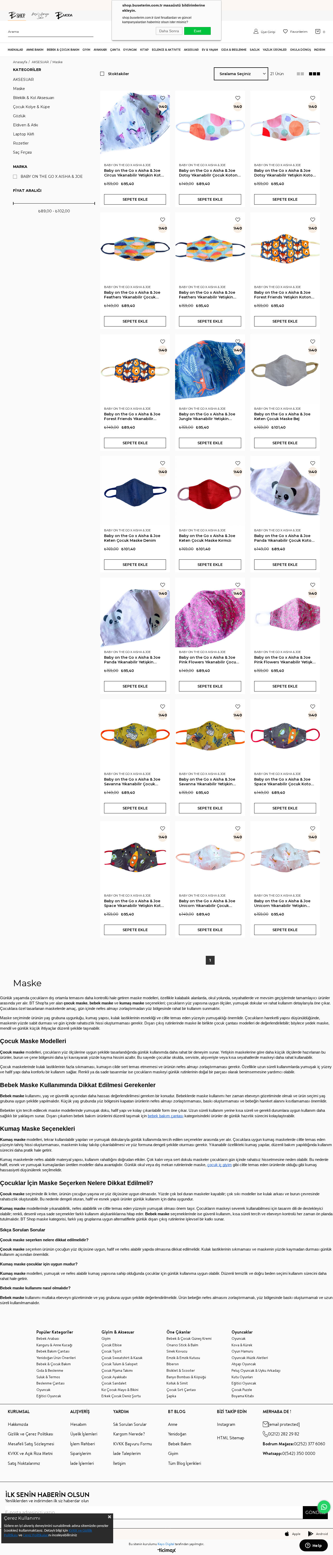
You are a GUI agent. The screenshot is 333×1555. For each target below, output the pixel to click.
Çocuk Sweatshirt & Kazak (122, 1357)
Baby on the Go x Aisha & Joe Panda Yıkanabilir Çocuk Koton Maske (284, 538)
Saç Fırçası (22, 152)
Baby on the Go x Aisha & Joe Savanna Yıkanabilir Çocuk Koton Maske (132, 781)
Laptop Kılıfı (23, 134)
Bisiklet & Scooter (180, 1370)
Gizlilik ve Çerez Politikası (30, 1434)
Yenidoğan (177, 1434)
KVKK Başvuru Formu (132, 1444)
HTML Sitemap (230, 1438)
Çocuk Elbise (111, 1345)
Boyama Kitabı (243, 1396)
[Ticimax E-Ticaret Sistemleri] (166, 1551)
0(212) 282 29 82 (283, 1434)
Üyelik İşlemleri (83, 1434)
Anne (172, 1424)
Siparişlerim (80, 1453)
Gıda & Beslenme (49, 1370)
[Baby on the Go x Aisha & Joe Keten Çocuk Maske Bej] (285, 369)
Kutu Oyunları (242, 1377)
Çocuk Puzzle (242, 1389)
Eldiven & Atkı (25, 125)
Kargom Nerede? (129, 1434)
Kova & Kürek (242, 1345)
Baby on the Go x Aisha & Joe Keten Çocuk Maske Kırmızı (207, 538)
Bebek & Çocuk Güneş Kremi (189, 1338)
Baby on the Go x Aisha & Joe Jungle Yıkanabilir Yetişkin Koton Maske (207, 416)
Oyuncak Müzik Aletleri (250, 1357)
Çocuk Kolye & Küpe (31, 107)
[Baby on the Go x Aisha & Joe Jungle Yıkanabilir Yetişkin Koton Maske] (210, 369)
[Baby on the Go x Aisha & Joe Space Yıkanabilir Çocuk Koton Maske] (285, 734)
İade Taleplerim (127, 1453)
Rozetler (21, 143)
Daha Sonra (169, 31)
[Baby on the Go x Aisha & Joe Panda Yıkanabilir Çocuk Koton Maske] (285, 491)
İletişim (119, 1463)
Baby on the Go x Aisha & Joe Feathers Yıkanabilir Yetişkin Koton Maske (207, 294)
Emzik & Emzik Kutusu (183, 1357)
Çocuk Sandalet (113, 1383)
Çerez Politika (33, 1535)
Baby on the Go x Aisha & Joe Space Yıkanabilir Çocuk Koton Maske (283, 781)
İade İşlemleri (82, 1463)
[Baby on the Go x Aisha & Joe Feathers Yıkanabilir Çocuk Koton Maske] (135, 247)
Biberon (172, 1364)
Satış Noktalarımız (24, 1463)
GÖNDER (315, 1512)
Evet (197, 31)
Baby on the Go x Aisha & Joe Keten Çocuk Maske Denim (132, 538)
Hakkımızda (18, 1424)
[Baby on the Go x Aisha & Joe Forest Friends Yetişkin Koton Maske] (285, 247)
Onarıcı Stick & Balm (182, 1345)
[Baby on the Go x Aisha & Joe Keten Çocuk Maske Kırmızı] (210, 491)
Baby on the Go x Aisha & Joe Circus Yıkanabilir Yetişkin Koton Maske (135, 173)
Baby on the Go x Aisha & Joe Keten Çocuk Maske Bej (282, 416)
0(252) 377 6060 (294, 1444)
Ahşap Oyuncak (244, 1364)
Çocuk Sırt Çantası (181, 1389)
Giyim (106, 1338)
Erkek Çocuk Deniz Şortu (121, 1396)
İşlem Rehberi (82, 1444)
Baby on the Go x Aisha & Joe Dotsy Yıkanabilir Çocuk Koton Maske (208, 173)
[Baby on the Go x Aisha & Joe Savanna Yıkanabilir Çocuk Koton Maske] (135, 734)
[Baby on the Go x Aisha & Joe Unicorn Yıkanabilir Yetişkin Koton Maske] (285, 856)
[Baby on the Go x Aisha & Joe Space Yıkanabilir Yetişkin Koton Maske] (135, 856)
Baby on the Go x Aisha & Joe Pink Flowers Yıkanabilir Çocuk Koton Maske (208, 659)
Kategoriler (27, 69)
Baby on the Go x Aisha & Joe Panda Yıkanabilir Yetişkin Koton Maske (132, 659)
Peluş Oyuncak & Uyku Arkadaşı (256, 1370)
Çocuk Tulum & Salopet (119, 1364)
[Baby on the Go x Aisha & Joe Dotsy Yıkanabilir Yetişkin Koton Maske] (285, 125)
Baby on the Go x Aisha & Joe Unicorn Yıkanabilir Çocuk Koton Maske (207, 903)
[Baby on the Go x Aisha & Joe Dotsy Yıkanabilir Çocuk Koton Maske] (210, 125)
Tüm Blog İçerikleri (184, 1463)
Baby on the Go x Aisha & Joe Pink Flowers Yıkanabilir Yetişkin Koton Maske (285, 659)
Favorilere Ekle (162, 98)
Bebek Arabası (47, 1338)
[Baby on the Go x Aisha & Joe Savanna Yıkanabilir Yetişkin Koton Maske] (210, 734)
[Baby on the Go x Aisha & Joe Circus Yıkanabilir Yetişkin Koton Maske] (135, 125)
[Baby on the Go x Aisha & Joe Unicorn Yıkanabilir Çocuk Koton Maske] (210, 856)
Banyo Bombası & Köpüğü (186, 1377)
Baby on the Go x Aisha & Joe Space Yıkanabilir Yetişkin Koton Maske (135, 903)
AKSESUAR (23, 80)
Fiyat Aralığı (27, 190)
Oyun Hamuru (242, 1351)
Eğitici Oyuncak (48, 1396)
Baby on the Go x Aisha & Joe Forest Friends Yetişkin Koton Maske (282, 294)
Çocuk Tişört (111, 1351)
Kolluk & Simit (177, 1383)
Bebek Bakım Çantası (52, 1351)
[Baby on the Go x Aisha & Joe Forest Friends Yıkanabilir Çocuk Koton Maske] (135, 369)
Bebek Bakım (179, 1444)
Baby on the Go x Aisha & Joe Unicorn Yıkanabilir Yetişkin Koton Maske (282, 903)
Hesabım (78, 1424)
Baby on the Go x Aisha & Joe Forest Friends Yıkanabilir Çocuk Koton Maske (132, 416)
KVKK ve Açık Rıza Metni (30, 1453)
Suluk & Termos (48, 1377)
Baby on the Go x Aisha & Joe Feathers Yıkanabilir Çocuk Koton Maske (132, 294)
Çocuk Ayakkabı (114, 1377)
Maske (19, 89)
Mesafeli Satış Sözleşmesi (31, 1444)
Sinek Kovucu (176, 1351)
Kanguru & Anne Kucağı (54, 1345)
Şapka (171, 1396)
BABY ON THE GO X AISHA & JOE (52, 177)
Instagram (226, 1424)
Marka (20, 166)
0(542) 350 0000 (289, 1453)
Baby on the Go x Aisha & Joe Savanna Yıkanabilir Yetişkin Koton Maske (207, 781)
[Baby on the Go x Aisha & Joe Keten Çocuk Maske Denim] (135, 491)
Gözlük (19, 116)
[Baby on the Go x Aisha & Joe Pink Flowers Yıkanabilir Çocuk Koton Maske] (210, 612)
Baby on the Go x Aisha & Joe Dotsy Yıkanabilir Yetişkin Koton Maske (284, 173)
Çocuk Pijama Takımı (117, 1370)
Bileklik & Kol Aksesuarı (33, 98)
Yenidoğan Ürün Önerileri (56, 1357)
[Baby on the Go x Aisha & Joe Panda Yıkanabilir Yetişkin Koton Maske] (135, 612)
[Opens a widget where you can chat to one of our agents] (313, 1545)
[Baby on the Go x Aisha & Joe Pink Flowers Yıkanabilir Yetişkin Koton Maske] (285, 612)
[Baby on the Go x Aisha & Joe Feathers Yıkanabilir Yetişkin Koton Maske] (210, 247)
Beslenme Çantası (50, 1383)
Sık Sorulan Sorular (130, 1424)
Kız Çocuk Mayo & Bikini (119, 1389)
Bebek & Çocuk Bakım (53, 1364)
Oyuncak (43, 1389)
